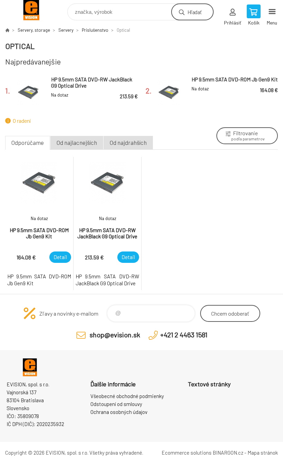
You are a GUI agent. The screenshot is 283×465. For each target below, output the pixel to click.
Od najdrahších (128, 142)
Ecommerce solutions (187, 452)
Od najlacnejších (77, 142)
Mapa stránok (262, 452)
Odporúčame (27, 142)
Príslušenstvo (95, 30)
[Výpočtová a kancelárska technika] (7, 30)
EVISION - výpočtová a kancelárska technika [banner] (35, 10)
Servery (66, 30)
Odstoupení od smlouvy (116, 404)
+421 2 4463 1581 (183, 334)
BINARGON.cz (228, 452)
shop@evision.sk (115, 334)
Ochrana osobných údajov (118, 412)
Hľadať (194, 12)
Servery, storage (34, 30)
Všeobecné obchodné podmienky (127, 396)
